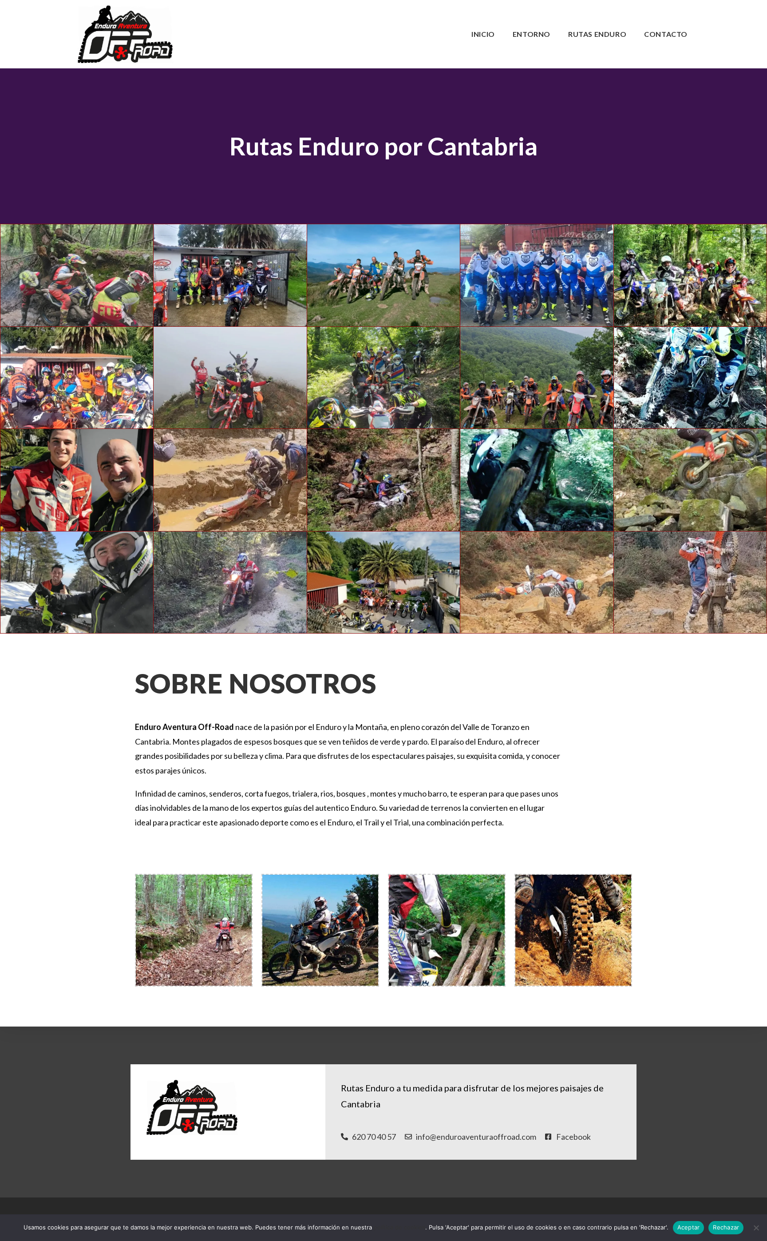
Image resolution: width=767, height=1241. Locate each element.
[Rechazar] (755, 1227)
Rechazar (726, 1227)
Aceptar (688, 1227)
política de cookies (399, 1227)
